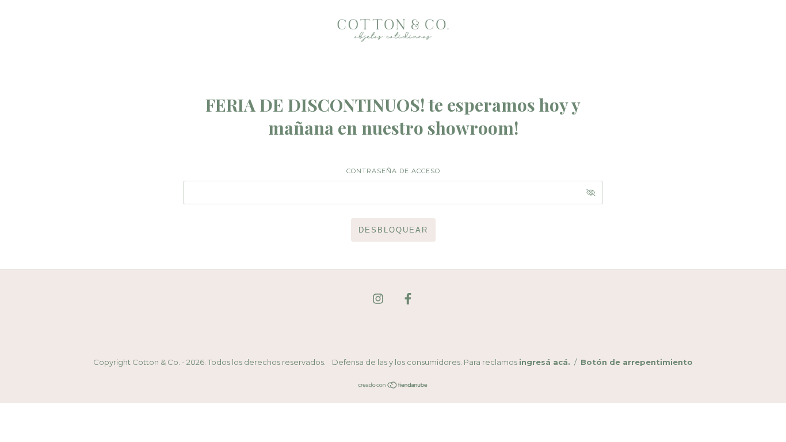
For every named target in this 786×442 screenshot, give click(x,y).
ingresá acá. (544, 362)
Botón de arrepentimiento (637, 362)
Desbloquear (393, 230)
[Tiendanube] (393, 385)
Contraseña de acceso (393, 171)
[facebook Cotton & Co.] (407, 299)
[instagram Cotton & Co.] (379, 299)
